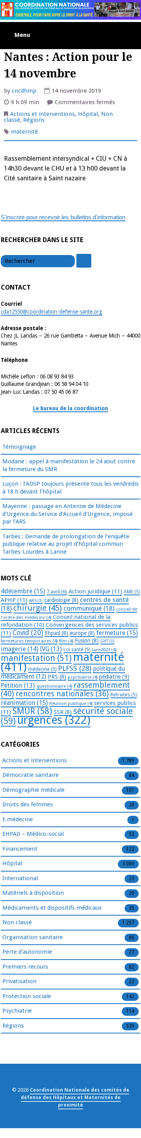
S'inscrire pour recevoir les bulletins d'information (63, 217)
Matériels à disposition (33, 892)
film (66, 641)
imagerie (19, 649)
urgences (53, 720)
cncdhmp (24, 90)
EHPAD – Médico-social (33, 833)
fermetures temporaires (29, 641)
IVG (51, 649)
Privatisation (19, 981)
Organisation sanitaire (32, 937)
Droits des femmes (27, 804)
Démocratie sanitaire (30, 774)
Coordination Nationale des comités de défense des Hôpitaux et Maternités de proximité (75, 1097)
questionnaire (54, 686)
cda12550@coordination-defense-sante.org (51, 311)
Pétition (18, 685)
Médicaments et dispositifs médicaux (52, 907)
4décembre (23, 591)
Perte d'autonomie (27, 951)
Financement (20, 848)
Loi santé (76, 649)
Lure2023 (104, 649)
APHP (14, 600)
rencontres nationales (62, 693)
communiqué (88, 608)
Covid (28, 633)
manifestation (36, 658)
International (20, 878)
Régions (34, 119)
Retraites (123, 694)
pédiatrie (114, 677)
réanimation (24, 703)
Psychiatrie (17, 1010)
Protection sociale (26, 996)
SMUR (32, 711)
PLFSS (74, 668)
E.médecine (17, 819)
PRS (57, 677)
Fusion (87, 640)
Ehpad (56, 633)
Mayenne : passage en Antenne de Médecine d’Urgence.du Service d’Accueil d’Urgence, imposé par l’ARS (67, 514)
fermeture (117, 633)
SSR (63, 712)
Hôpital (88, 113)
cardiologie (61, 600)
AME (132, 592)
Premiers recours (25, 966)
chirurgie (37, 608)
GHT (107, 641)
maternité (24, 131)
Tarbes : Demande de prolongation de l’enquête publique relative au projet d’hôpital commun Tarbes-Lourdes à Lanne (65, 544)
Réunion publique (70, 703)
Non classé (17, 922)
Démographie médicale (33, 789)
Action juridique (95, 591)
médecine (42, 669)
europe (82, 633)
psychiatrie (83, 677)
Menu (22, 35)
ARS (36, 600)
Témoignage (19, 446)
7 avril (57, 592)
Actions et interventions (42, 113)
